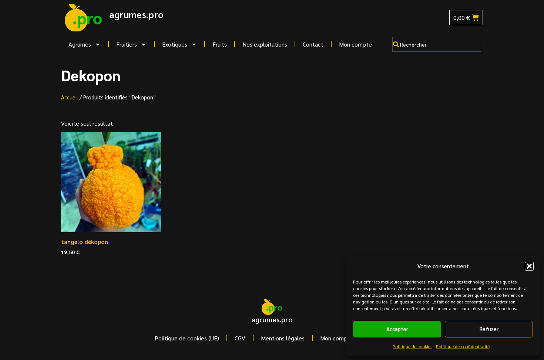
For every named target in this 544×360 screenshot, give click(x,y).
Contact (313, 44)
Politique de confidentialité (463, 346)
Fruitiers (126, 44)
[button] (529, 266)
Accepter (397, 328)
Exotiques (174, 44)
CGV (240, 338)
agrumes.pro (136, 14)
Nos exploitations (264, 44)
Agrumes (79, 44)
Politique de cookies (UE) (187, 338)
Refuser (489, 328)
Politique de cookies (412, 346)
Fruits (219, 44)
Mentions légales (283, 338)
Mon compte (355, 44)
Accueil (69, 97)
